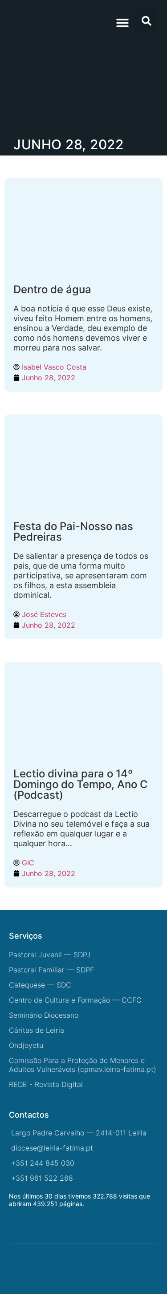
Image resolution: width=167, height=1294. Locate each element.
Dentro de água (52, 289)
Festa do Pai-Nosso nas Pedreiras (73, 531)
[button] (122, 22)
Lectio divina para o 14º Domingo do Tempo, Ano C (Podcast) (80, 784)
